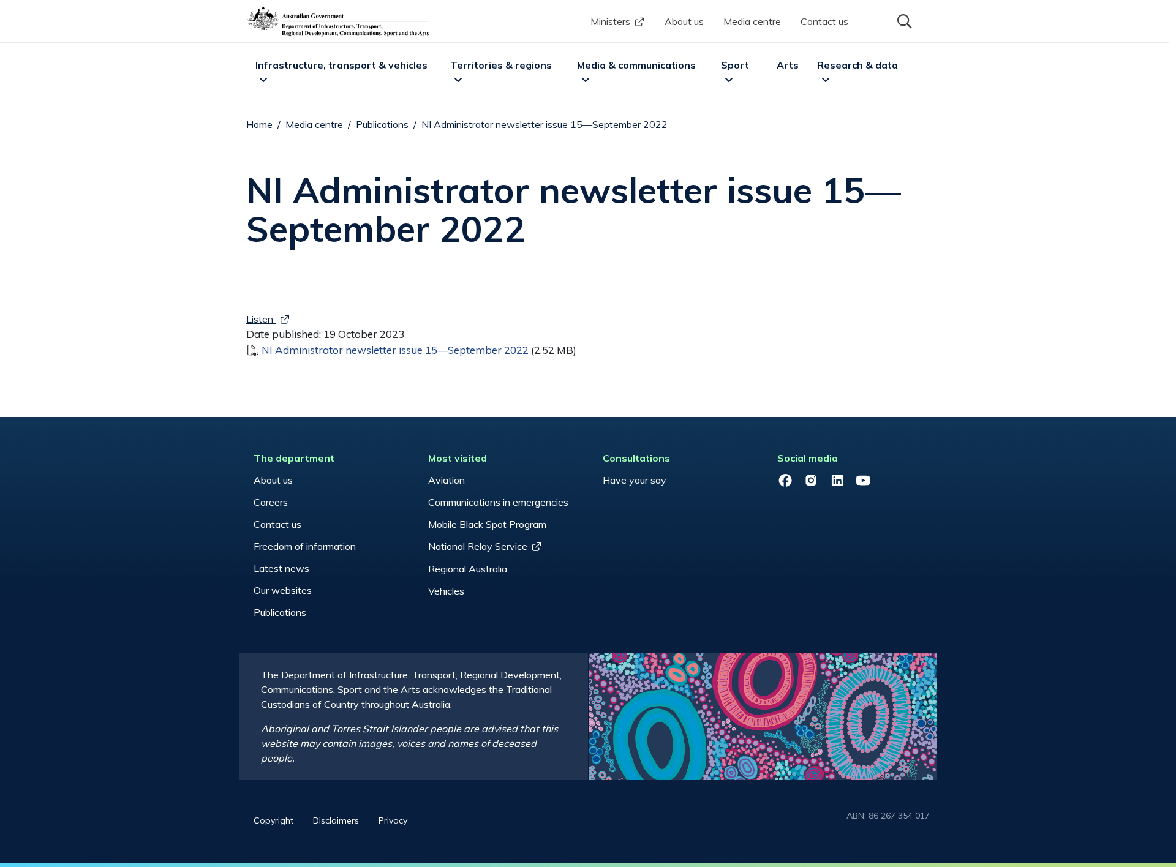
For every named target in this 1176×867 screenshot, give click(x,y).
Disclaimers (336, 820)
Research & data (857, 65)
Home (259, 124)
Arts (788, 65)
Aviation (446, 480)
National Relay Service (477, 546)
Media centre (752, 21)
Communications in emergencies (498, 502)
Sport (735, 65)
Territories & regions (501, 65)
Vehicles (446, 591)
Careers (271, 502)
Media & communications (636, 65)
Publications (382, 124)
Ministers (610, 21)
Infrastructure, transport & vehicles (341, 65)
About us (684, 21)
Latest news (281, 568)
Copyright (273, 820)
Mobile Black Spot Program (487, 524)
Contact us (824, 21)
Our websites (283, 590)
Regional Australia (467, 569)
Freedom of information (305, 546)
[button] (903, 20)
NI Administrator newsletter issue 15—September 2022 (395, 349)
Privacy (393, 820)
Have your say (634, 480)
